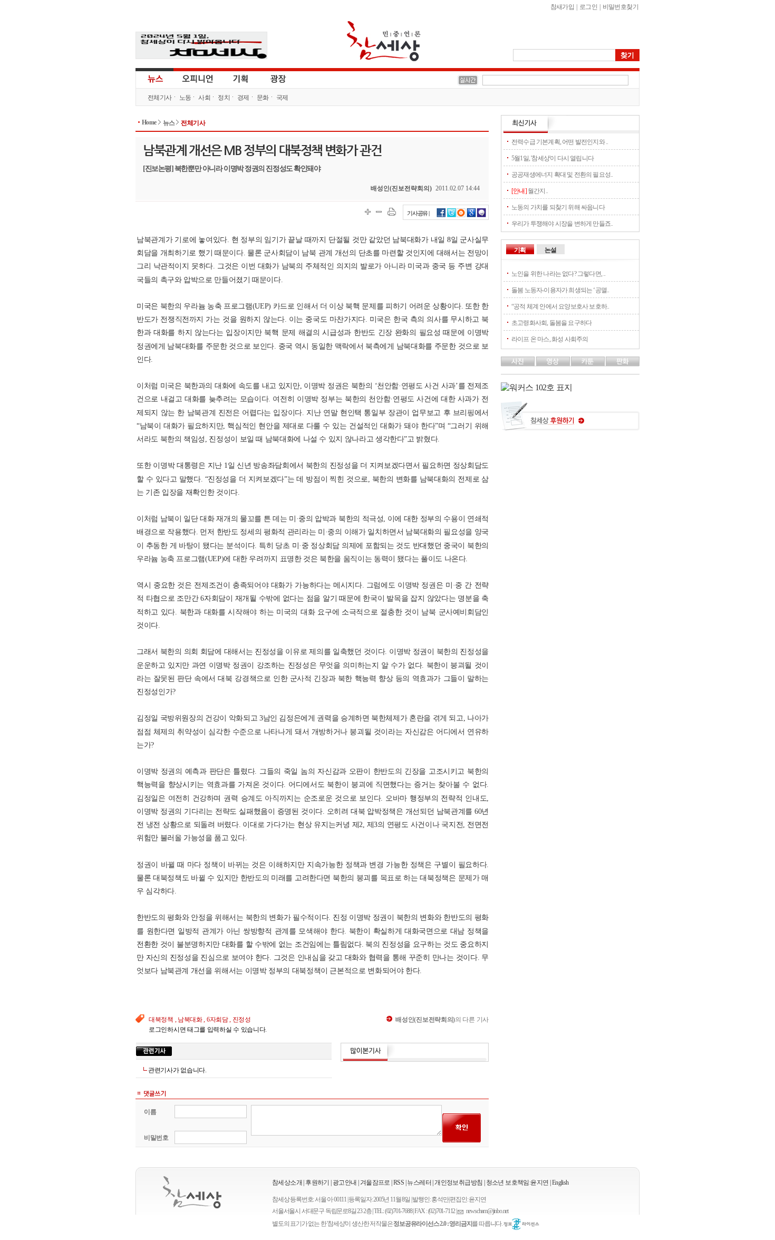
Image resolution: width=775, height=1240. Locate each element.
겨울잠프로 (375, 1182)
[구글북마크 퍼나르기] (471, 215)
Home (149, 122)
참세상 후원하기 (570, 419)
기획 (241, 78)
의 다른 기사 (442, 1019)
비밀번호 (156, 1137)
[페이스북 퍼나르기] (441, 215)
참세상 (384, 41)
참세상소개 (287, 1182)
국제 (282, 97)
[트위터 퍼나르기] (452, 215)
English (560, 1182)
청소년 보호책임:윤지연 (517, 1182)
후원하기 (317, 1182)
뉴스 (154, 78)
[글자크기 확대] (368, 212)
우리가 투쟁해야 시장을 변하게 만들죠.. (562, 223)
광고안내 (345, 1182)
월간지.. (529, 191)
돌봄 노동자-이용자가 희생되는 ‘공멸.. (560, 290)
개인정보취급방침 (458, 1182)
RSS (398, 1182)
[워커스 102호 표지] (536, 387)
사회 (204, 97)
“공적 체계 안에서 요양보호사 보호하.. (560, 306)
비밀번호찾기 (620, 7)
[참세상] (192, 1192)
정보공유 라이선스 (521, 1224)
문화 (263, 97)
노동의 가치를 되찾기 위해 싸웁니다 (558, 207)
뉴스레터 (419, 1182)
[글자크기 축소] (379, 212)
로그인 (588, 7)
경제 (243, 97)
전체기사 (160, 97)
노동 (185, 97)
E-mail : (462, 1211)
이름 (150, 1112)
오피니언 (198, 78)
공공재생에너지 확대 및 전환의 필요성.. (562, 174)
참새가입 (562, 7)
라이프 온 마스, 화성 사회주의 (549, 339)
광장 (271, 78)
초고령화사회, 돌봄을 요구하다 (551, 322)
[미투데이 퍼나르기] (482, 215)
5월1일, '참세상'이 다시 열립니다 (552, 158)
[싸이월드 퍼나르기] (461, 215)
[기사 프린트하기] (392, 212)
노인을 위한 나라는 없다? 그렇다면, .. (558, 273)
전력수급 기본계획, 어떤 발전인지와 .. (559, 142)
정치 (224, 97)
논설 (550, 250)
